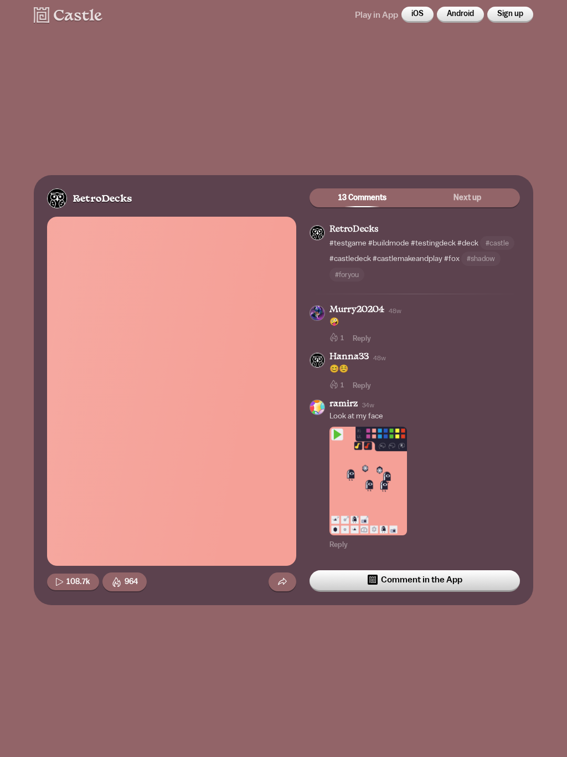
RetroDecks (102, 199)
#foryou (347, 274)
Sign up (510, 14)
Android (460, 14)
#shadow (481, 258)
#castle (497, 243)
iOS (417, 14)
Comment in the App (421, 579)
